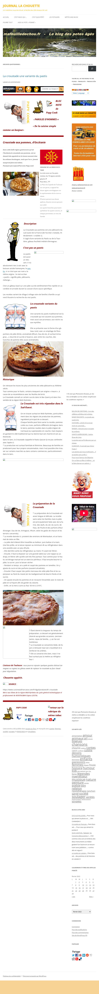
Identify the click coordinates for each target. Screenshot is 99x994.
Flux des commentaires (80, 932)
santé (75, 793)
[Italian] (82, 90)
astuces (90, 739)
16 (79, 888)
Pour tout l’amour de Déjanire (82, 457)
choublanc (31, 731)
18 (86, 888)
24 (83, 891)
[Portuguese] (85, 90)
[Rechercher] (92, 68)
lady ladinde (81, 771)
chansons (79, 744)
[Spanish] (75, 90)
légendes (83, 773)
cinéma (83, 748)
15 (76, 888)
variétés (90, 797)
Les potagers (54, 17)
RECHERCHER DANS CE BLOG (82, 64)
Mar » (91, 897)
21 (73, 891)
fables (87, 762)
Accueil (6, 17)
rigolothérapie (79, 791)
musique (78, 779)
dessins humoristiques (81, 754)
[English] (80, 90)
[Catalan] (73, 90)
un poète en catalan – (79, 853)
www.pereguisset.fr (78, 188)
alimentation (77, 736)
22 (76, 891)
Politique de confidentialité (12, 976)
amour (87, 735)
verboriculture (86, 799)
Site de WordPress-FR (79, 935)
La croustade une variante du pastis (25, 76)
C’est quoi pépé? (38, 17)
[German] (87, 90)
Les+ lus (88, 771)
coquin (74, 751)
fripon (86, 765)
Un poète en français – (80, 824)
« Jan (73, 897)
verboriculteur (76, 799)
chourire (76, 747)
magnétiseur (79, 776)
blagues (77, 741)
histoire (77, 768)
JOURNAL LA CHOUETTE (21, 6)
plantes (86, 783)
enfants (86, 759)
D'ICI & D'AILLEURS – (79, 815)
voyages (12, 731)
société (5, 731)
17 (83, 888)
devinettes (75, 760)
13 (93, 885)
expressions (78, 762)
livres (74, 774)
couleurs (81, 751)
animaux (78, 738)
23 (79, 891)
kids (74, 770)
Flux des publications (79, 930)
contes (91, 748)
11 (86, 885)
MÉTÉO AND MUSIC (71, 17)
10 (83, 885)
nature (91, 779)
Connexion (76, 927)
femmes (58, 729)
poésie (76, 785)
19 (90, 888)
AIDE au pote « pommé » (26, 22)
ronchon (91, 791)
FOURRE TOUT (8, 22)
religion (77, 788)
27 (93, 891)
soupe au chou (31, 729)
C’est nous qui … (20, 17)
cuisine (51, 729)
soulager (78, 796)
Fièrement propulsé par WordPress (34, 976)
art (86, 738)
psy (83, 785)
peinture (78, 782)
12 (90, 885)
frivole (92, 764)
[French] (78, 90)
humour (89, 768)
